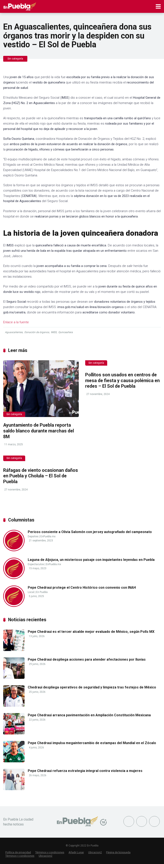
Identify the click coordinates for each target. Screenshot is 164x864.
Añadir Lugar (76, 852)
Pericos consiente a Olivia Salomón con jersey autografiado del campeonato (90, 532)
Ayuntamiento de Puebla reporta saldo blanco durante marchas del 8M (38, 430)
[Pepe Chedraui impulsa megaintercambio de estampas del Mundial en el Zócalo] (14, 761)
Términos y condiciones (49, 852)
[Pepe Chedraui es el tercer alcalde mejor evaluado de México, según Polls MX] (14, 650)
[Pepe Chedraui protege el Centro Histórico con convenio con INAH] (14, 606)
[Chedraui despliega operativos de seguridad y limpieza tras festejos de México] (14, 705)
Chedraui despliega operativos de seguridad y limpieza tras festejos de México (92, 687)
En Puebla (42, 592)
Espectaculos (36, 564)
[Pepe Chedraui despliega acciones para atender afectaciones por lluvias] (14, 678)
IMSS (54, 332)
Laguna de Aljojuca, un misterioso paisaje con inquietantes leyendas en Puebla (91, 560)
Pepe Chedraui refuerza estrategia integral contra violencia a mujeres (85, 771)
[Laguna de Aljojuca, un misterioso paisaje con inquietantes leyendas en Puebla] (14, 578)
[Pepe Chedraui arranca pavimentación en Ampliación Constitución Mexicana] (14, 733)
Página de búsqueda (118, 852)
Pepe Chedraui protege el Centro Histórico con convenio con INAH (82, 587)
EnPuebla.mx (48, 536)
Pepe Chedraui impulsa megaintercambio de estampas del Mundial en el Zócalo (92, 743)
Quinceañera (65, 332)
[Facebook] (128, 821)
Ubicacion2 (95, 852)
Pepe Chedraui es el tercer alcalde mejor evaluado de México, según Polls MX (91, 632)
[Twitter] (141, 821)
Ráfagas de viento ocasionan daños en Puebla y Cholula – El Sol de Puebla (40, 476)
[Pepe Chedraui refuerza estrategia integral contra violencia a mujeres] (14, 789)
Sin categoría (15, 58)
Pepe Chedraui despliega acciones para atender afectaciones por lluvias (87, 659)
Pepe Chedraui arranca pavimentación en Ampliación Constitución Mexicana (89, 715)
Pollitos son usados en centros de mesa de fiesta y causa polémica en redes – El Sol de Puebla (122, 380)
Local (31, 592)
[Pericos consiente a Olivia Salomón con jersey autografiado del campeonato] (14, 550)
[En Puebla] (19, 6)
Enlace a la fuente (16, 322)
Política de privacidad (18, 852)
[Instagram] (154, 821)
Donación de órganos (36, 332)
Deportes (33, 536)
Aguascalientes (14, 332)
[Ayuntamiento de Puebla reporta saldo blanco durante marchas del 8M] (41, 388)
